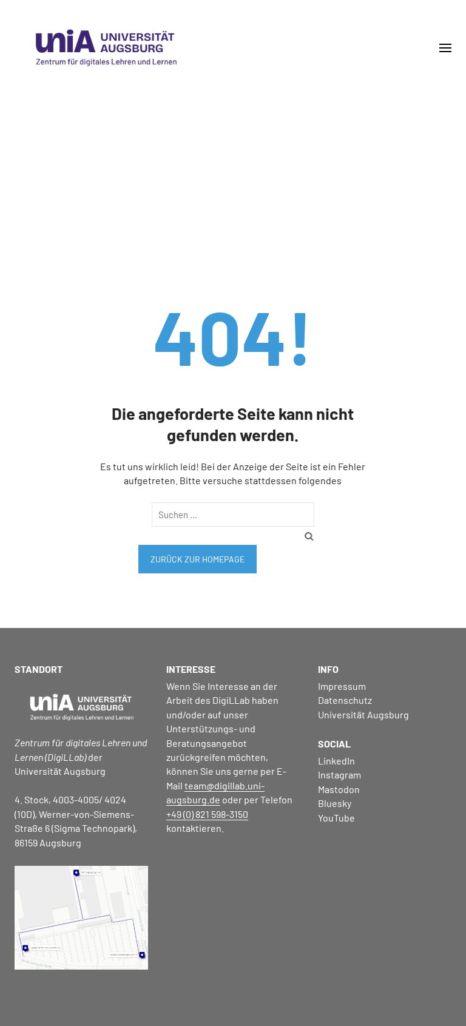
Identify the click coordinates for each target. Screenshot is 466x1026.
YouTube (336, 817)
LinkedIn (336, 760)
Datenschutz (345, 700)
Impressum (342, 686)
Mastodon (339, 789)
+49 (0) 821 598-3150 (207, 814)
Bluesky (334, 803)
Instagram (339, 774)
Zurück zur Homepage (197, 559)
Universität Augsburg (363, 714)
